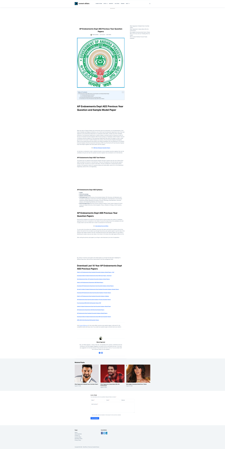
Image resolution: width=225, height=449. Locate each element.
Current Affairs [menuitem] (99, 3)
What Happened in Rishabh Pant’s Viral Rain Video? (86, 384)
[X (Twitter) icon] (102, 353)
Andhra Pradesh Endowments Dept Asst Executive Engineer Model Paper (94, 306)
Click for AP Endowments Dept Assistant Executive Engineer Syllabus (93, 296)
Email (107, 400)
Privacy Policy (78, 440)
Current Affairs (78, 437)
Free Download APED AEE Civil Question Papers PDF (89, 303)
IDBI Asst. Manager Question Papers (102, 147)
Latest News (108, 34)
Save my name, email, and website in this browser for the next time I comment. (106, 414)
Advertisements (78, 433)
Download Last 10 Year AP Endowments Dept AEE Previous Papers (92, 98)
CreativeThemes (95, 447)
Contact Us (77, 435)
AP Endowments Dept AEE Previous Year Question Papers (90, 97)
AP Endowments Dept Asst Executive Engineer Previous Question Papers (94, 299)
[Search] (149, 3)
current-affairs (84, 3)
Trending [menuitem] (122, 3)
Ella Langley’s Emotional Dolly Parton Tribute (140, 32)
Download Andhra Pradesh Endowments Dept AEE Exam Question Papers (94, 316)
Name (92, 400)
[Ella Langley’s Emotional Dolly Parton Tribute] (138, 374)
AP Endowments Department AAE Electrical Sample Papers (90, 309)
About (76, 432)
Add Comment (94, 404)
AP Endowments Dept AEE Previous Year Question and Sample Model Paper (93, 93)
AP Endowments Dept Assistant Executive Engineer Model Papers (92, 313)
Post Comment (95, 418)
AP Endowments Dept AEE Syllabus (88, 96)
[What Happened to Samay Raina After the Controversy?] (112, 374)
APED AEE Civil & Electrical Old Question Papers (88, 320)
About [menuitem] (127, 3)
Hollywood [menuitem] (117, 3)
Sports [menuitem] (105, 3)
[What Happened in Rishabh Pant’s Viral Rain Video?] (87, 374)
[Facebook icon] (99, 353)
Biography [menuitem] (111, 3)
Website (123, 400)
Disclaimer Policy (78, 438)
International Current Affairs (101, 226)
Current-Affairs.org (83, 325)
